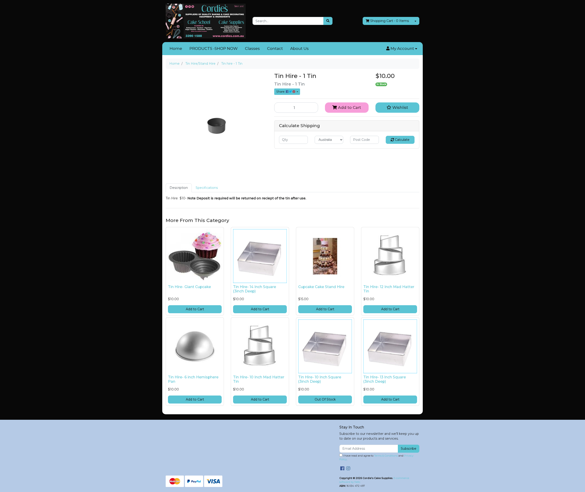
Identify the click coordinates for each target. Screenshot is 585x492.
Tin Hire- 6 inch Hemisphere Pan (193, 379)
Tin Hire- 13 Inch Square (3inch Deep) (384, 379)
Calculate (402, 140)
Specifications (207, 188)
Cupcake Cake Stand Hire (321, 287)
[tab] (179, 187)
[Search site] (327, 21)
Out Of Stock (325, 399)
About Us (299, 48)
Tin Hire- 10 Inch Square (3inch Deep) (319, 379)
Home (176, 48)
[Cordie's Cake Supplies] (206, 21)
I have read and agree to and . (376, 457)
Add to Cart (349, 107)
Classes (252, 48)
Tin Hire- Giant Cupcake (189, 287)
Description (179, 188)
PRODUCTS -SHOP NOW (213, 48)
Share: (281, 91)
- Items (389, 21)
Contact (275, 48)
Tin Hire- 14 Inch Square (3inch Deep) (254, 289)
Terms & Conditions (386, 455)
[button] (401, 48)
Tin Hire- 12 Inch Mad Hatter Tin (388, 289)
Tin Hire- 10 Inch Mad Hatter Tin (258, 379)
